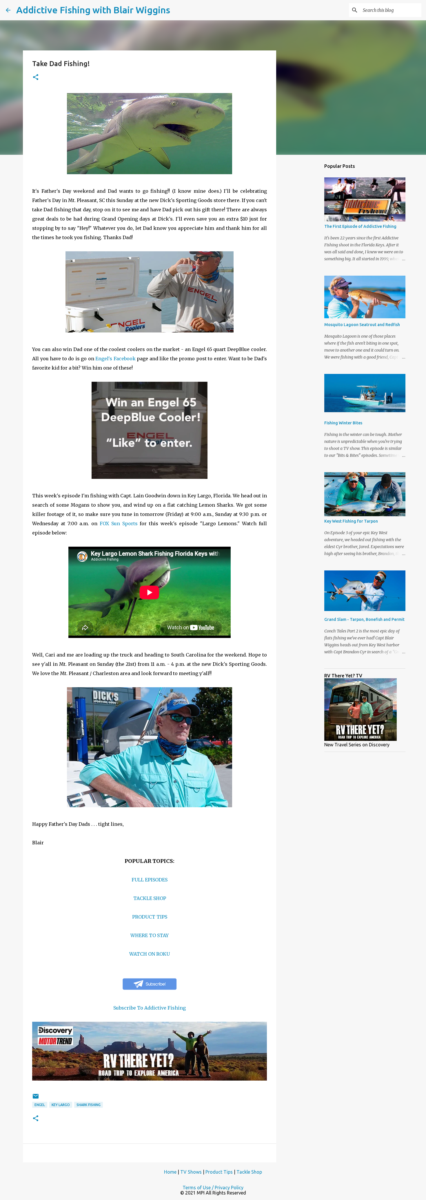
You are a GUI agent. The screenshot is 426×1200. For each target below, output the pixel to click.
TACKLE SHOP (149, 898)
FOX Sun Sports (119, 523)
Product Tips (219, 1171)
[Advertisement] (305, 250)
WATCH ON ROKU (149, 954)
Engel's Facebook (115, 358)
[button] (35, 77)
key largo (61, 1105)
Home (170, 1171)
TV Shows (191, 1171)
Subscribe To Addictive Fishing (149, 1008)
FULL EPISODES (150, 880)
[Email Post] (35, 1098)
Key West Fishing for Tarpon (351, 521)
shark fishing (89, 1105)
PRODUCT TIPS (149, 917)
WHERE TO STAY (149, 935)
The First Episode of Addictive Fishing (360, 226)
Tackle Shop (249, 1171)
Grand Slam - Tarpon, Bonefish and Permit (364, 619)
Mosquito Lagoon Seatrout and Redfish (362, 324)
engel (39, 1105)
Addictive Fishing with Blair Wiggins (93, 10)
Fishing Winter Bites (343, 423)
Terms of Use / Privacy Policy (213, 1187)
